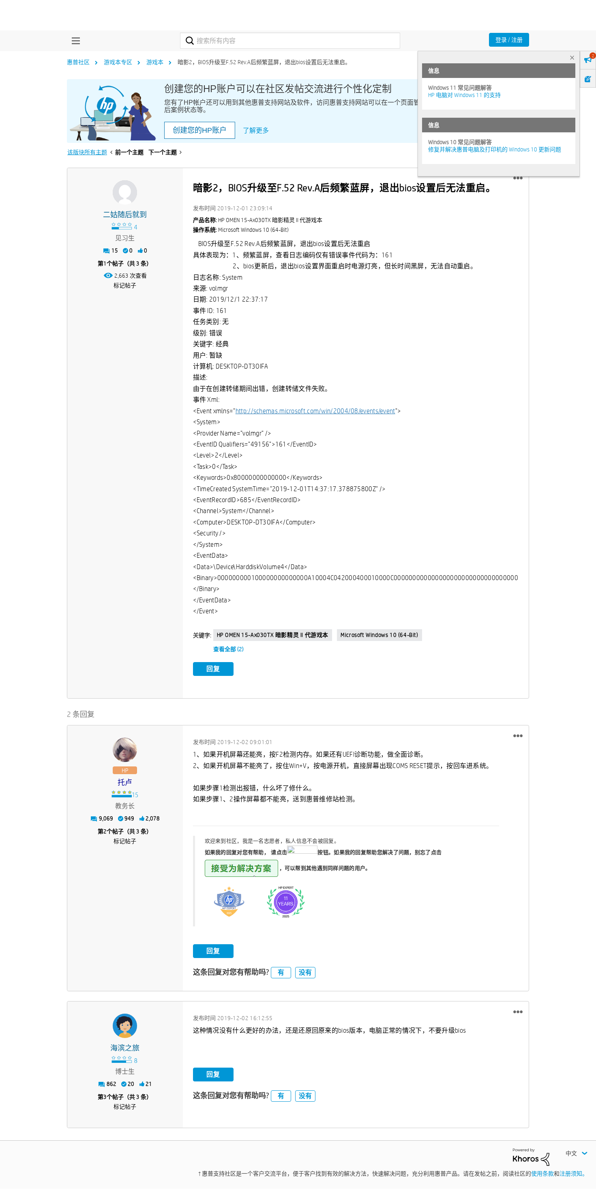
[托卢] (125, 750)
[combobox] (290, 40)
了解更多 (256, 130)
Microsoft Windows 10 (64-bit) (379, 635)
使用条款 (542, 1173)
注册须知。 (574, 1173)
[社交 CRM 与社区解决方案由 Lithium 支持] (531, 1156)
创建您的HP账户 (200, 130)
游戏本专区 (118, 62)
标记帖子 (125, 285)
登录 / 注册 (509, 39)
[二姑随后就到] (125, 192)
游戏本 (154, 62)
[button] (518, 178)
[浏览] (74, 40)
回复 (213, 669)
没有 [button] (305, 972)
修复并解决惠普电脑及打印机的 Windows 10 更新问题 (494, 149)
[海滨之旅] (125, 1026)
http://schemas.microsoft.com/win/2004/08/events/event (315, 411)
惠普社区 (78, 62)
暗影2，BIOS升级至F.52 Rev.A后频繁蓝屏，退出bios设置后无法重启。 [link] (264, 62)
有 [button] (281, 972)
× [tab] (572, 57)
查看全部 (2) (228, 649)
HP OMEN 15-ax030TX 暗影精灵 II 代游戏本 (273, 635)
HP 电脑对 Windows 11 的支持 (464, 95)
